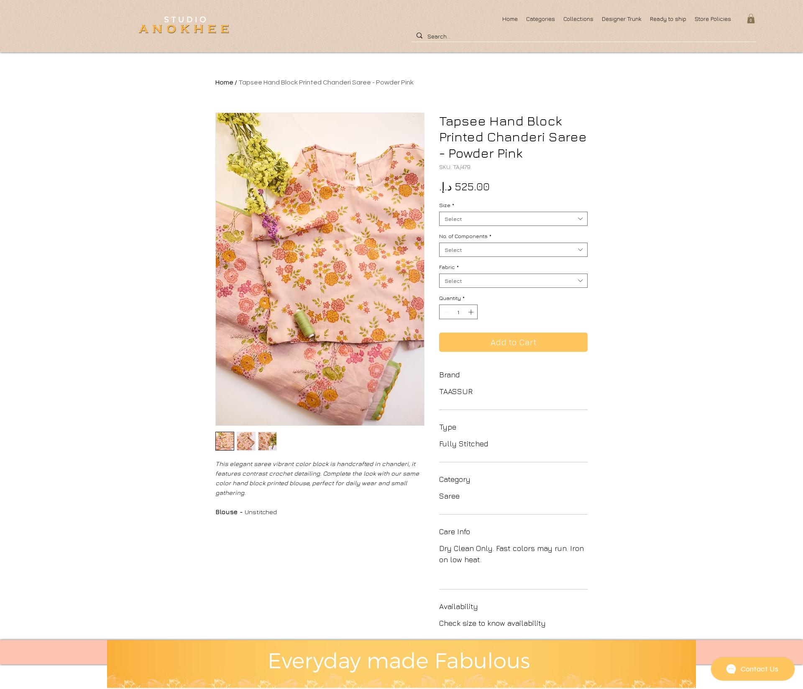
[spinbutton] (458, 312)
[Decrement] (445, 312)
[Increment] (472, 312)
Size (446, 205)
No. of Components (465, 236)
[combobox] (513, 219)
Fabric (449, 267)
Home (224, 82)
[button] (751, 18)
